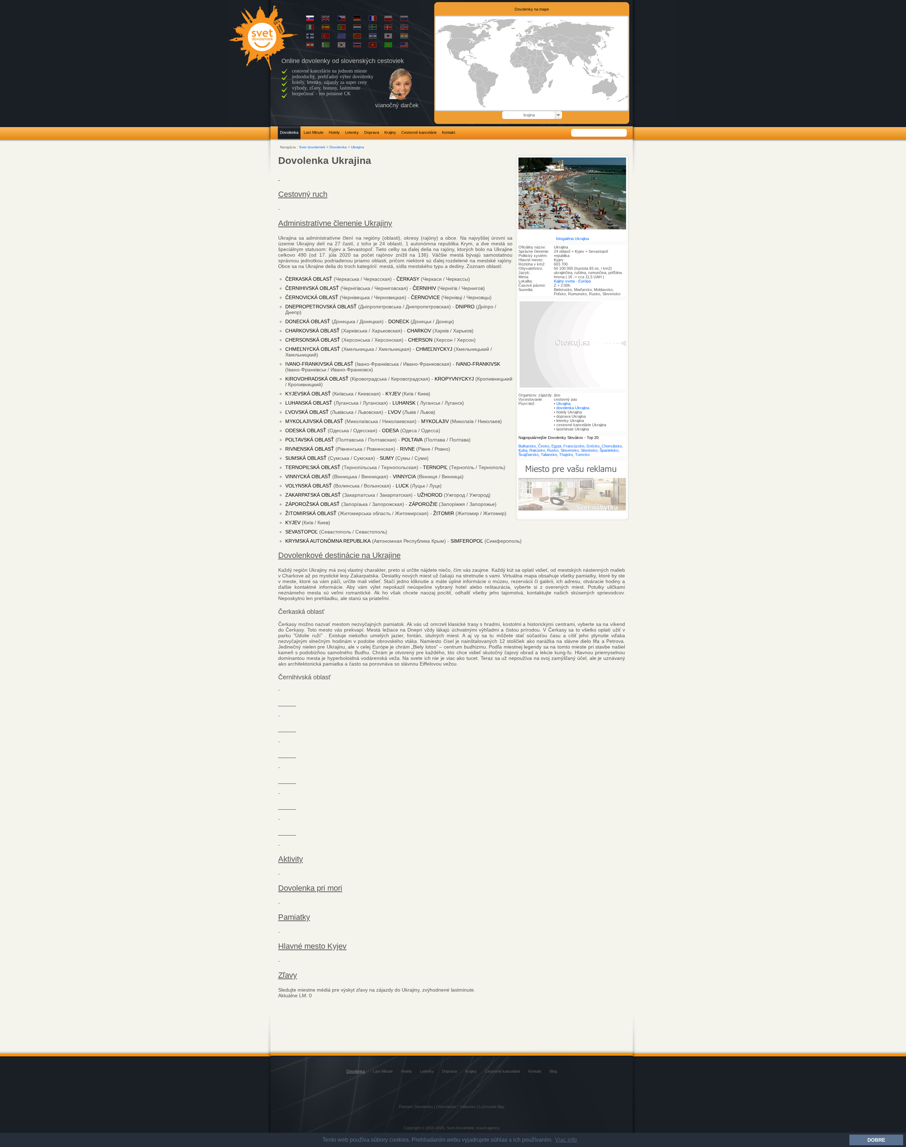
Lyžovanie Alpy (492, 1107)
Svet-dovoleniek (460, 1128)
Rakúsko (537, 450)
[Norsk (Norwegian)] (404, 28)
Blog (553, 1071)
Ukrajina (357, 147)
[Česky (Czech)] (341, 19)
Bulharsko (527, 446)
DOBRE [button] (876, 1140)
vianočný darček (397, 105)
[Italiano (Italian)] (310, 28)
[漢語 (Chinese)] (357, 37)
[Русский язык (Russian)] (404, 19)
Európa (584, 281)
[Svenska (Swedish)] (373, 28)
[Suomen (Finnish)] (310, 37)
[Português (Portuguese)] (341, 28)
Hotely (334, 132)
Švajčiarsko (528, 454)
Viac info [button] (566, 1140)
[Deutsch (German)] (357, 19)
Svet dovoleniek (312, 147)
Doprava (371, 132)
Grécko (593, 446)
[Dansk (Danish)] (388, 28)
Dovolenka (289, 132)
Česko (543, 446)
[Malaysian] (404, 46)
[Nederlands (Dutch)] (357, 28)
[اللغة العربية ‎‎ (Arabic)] (310, 46)
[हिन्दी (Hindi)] (404, 37)
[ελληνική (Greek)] (341, 37)
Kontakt (448, 132)
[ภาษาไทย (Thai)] (357, 46)
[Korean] (341, 46)
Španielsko (609, 450)
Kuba (522, 450)
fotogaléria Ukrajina (572, 238)
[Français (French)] (373, 19)
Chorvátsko (612, 446)
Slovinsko (589, 450)
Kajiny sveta (564, 281)
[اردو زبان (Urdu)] (325, 46)
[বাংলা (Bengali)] (388, 46)
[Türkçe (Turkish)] (325, 37)
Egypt (556, 446)
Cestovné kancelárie (419, 132)
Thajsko (566, 454)
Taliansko (549, 454)
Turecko (582, 454)
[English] (325, 19)
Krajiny (390, 132)
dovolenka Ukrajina (572, 408)
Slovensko (570, 450)
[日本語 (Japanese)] (388, 37)
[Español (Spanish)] (325, 28)
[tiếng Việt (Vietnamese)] (373, 46)
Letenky (352, 132)
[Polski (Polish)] (388, 19)
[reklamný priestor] (572, 516)
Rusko (552, 450)
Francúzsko (573, 446)
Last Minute (313, 132)
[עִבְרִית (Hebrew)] (373, 37)
